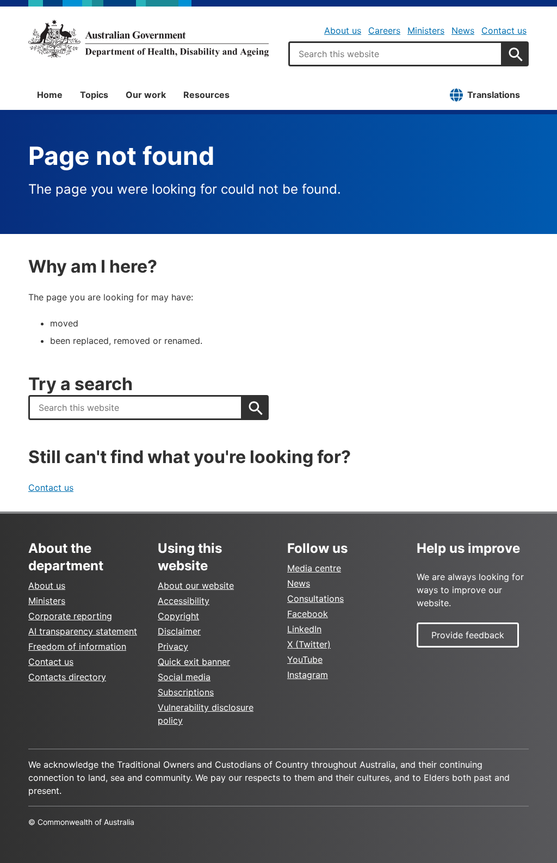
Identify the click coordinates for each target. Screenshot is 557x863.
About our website (196, 585)
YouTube (305, 659)
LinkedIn (304, 629)
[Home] (148, 39)
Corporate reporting (70, 616)
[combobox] (395, 53)
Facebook (307, 613)
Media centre (314, 568)
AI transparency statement (82, 631)
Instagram (307, 674)
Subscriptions (186, 692)
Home (50, 94)
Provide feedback (467, 635)
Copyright (178, 616)
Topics (94, 94)
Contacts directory (67, 676)
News (462, 30)
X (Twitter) (309, 644)
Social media (184, 676)
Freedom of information (77, 646)
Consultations (315, 598)
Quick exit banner (194, 661)
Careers (384, 30)
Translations (493, 94)
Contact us (504, 30)
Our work (146, 94)
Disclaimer (179, 631)
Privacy (173, 646)
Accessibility (183, 600)
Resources (206, 94)
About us (342, 30)
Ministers (425, 30)
